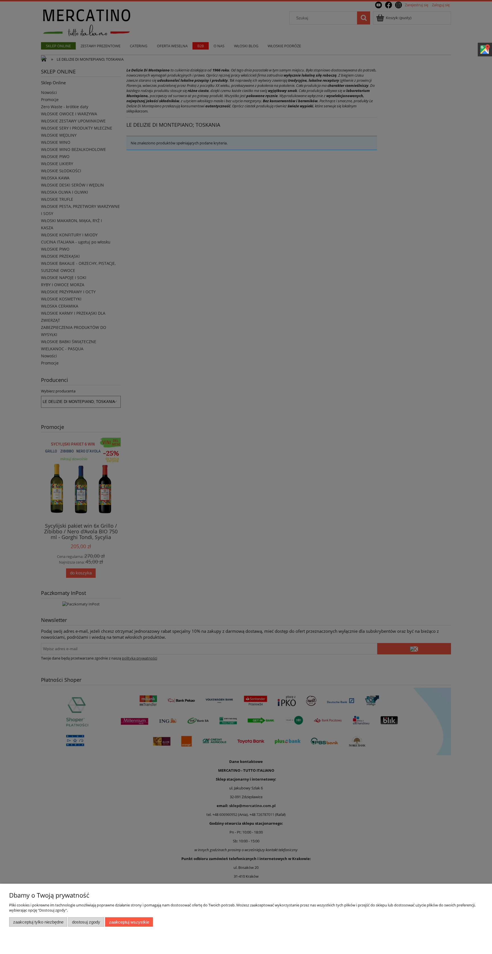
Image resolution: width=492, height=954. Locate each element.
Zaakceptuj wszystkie (129, 922)
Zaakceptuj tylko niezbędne (38, 922)
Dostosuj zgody (86, 922)
